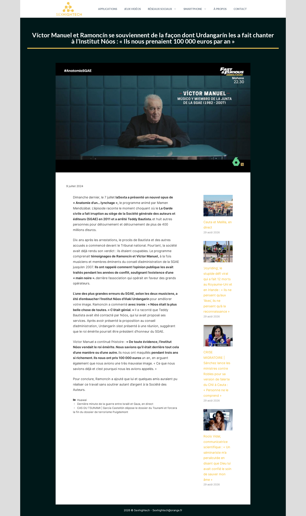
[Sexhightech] (69, 9)
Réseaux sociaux (160, 8)
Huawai (82, 400)
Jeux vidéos (132, 8)
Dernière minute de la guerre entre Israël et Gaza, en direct (115, 404)
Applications (107, 8)
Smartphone (192, 8)
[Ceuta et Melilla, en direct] (218, 213)
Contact (240, 8)
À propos (220, 8)
